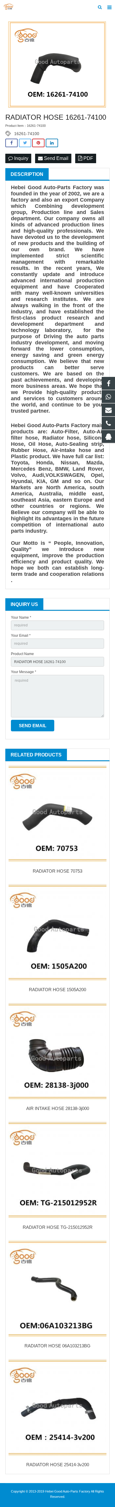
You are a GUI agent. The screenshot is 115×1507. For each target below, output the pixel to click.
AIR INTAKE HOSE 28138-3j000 (57, 1108)
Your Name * (21, 617)
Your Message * (23, 672)
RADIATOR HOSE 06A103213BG (57, 1345)
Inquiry (20, 158)
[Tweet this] (25, 143)
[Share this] (11, 143)
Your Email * (21, 635)
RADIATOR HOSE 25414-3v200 (57, 1464)
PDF (87, 158)
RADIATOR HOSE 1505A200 (57, 989)
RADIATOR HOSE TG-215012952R (58, 1227)
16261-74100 (26, 133)
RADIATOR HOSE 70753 (57, 871)
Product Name (22, 654)
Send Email (55, 158)
